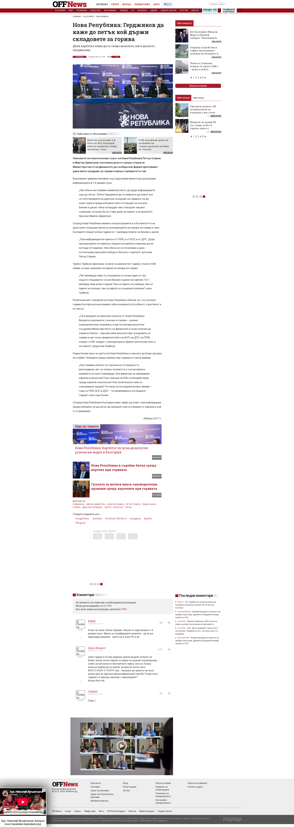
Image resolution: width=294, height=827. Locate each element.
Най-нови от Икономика (92, 134)
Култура (184, 10)
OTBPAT (93, 691)
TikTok (120, 518)
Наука (126, 4)
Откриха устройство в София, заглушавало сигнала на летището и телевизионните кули (204, 52)
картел (108, 507)
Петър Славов (133, 504)
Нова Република (115, 504)
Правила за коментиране (162, 788)
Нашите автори (169, 10)
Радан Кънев (149, 504)
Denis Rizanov (97, 648)
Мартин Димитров (95, 504)
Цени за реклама (100, 790)
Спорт (115, 4)
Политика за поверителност (163, 795)
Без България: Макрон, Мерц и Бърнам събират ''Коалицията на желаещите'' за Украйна (204, 38)
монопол (118, 507)
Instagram (135, 518)
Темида (124, 10)
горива (76, 507)
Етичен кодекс (195, 786)
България (60, 10)
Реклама (95, 786)
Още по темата (87, 426)
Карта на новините (197, 783)
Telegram (80, 522)
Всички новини (198, 85)
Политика (81, 10)
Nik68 (91, 621)
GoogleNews (82, 518)
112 (132, 10)
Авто (156, 4)
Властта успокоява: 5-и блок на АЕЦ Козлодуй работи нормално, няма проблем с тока (102, 144)
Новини (77, 16)
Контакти (96, 783)
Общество (95, 10)
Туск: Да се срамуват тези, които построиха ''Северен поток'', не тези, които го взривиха (196, 631)
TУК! (109, 605)
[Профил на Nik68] (80, 627)
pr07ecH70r (183, 638)
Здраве (153, 10)
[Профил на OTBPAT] (80, 698)
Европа (195, 10)
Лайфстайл (142, 4)
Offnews (102, 4)
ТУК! (124, 609)
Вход (125, 783)
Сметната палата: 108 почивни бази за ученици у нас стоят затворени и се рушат (203, 111)
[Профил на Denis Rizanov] (80, 654)
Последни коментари (196, 596)
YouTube (97, 518)
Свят (70, 10)
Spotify (147, 518)
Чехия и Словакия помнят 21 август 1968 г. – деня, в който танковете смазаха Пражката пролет (204, 69)
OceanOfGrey (184, 611)
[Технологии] (167, 5)
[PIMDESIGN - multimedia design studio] (231, 820)
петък (128, 507)
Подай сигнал (164, 811)
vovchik (181, 621)
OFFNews (79, 57)
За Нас (126, 790)
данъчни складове (92, 507)
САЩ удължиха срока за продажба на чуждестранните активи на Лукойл (153, 144)
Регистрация (129, 786)
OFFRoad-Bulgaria (116, 811)
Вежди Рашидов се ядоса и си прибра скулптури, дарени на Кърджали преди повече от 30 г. (198, 614)
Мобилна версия (99, 800)
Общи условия (163, 783)
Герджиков (78, 504)
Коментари (85, 595)
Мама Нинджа (146, 811)
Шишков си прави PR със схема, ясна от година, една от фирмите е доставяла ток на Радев (203, 128)
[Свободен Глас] (210, 11)
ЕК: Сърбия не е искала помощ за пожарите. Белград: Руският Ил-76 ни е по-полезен (195, 605)
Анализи (142, 10)
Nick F (181, 602)
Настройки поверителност (163, 801)
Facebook (110, 518)
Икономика (110, 10)
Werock (132, 811)
